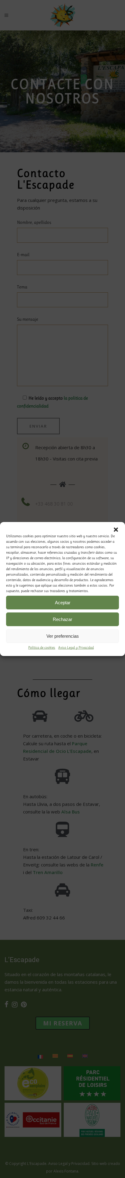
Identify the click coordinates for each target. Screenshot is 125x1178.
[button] (116, 530)
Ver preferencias (62, 636)
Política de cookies (41, 647)
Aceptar (62, 602)
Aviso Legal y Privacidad (76, 647)
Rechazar (62, 619)
